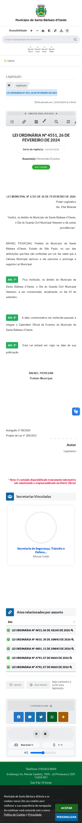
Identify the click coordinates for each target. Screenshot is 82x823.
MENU (11, 60)
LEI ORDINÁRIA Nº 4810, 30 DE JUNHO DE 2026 (41, 639)
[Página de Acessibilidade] (67, 30)
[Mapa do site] (61, 30)
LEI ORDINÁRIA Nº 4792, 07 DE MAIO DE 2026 (40, 667)
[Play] (37, 734)
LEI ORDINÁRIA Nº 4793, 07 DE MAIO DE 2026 (40, 657)
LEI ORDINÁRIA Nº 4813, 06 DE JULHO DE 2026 (41, 630)
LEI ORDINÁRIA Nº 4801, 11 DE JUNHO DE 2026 (41, 648)
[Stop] (45, 734)
